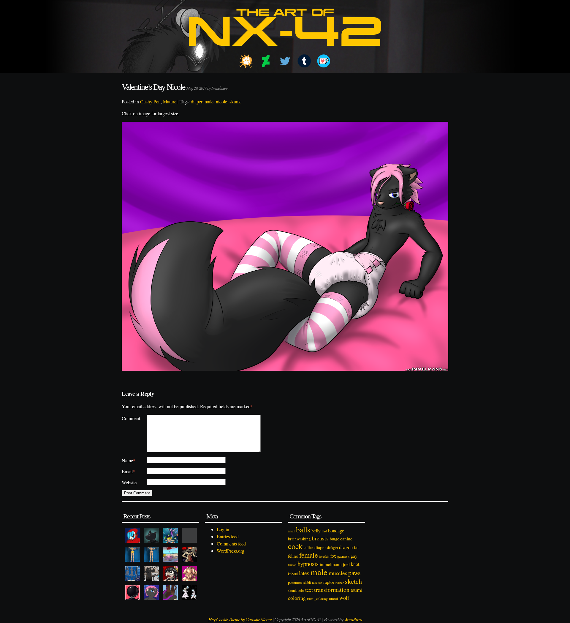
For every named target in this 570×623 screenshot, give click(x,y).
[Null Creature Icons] (151, 535)
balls (303, 529)
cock (295, 546)
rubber (339, 582)
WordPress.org (230, 551)
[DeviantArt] (265, 60)
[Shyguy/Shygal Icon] (132, 535)
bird (324, 531)
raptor (328, 582)
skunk (235, 101)
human (292, 565)
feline (293, 556)
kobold (293, 574)
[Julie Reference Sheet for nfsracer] (132, 573)
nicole (221, 101)
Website (129, 482)
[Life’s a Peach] (170, 554)
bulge (334, 539)
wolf (344, 597)
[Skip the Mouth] (189, 535)
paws (354, 573)
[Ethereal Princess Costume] (189, 592)
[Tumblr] (304, 60)
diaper (196, 101)
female (308, 555)
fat (356, 547)
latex (304, 573)
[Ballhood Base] (132, 592)
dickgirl (332, 547)
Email (128, 471)
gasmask (343, 556)
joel (346, 564)
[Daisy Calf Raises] (132, 554)
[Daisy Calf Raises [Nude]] (151, 554)
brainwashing (299, 539)
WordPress (353, 619)
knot (355, 564)
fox (333, 556)
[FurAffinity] (246, 60)
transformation (331, 590)
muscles (338, 573)
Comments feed (231, 543)
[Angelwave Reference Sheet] (151, 573)
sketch (353, 581)
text (309, 589)
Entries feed (228, 536)
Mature (169, 101)
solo (301, 590)
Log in (223, 529)
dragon (346, 547)
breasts (320, 538)
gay (354, 556)
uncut (333, 598)
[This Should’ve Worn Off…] (170, 592)
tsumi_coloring (317, 598)
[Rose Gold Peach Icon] (189, 573)
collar (308, 547)
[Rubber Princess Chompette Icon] (170, 573)
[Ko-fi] (323, 60)
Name (128, 460)
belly (316, 531)
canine (346, 539)
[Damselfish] (170, 535)
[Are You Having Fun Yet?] (189, 554)
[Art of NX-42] (285, 50)
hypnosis (308, 563)
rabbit (307, 582)
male (209, 101)
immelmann (331, 564)
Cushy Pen (150, 101)
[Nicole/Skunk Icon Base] (151, 592)
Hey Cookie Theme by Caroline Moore (240, 619)
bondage (336, 530)
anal (291, 531)
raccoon (317, 583)
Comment (131, 418)
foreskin (324, 556)
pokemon (295, 582)
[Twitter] (285, 60)
